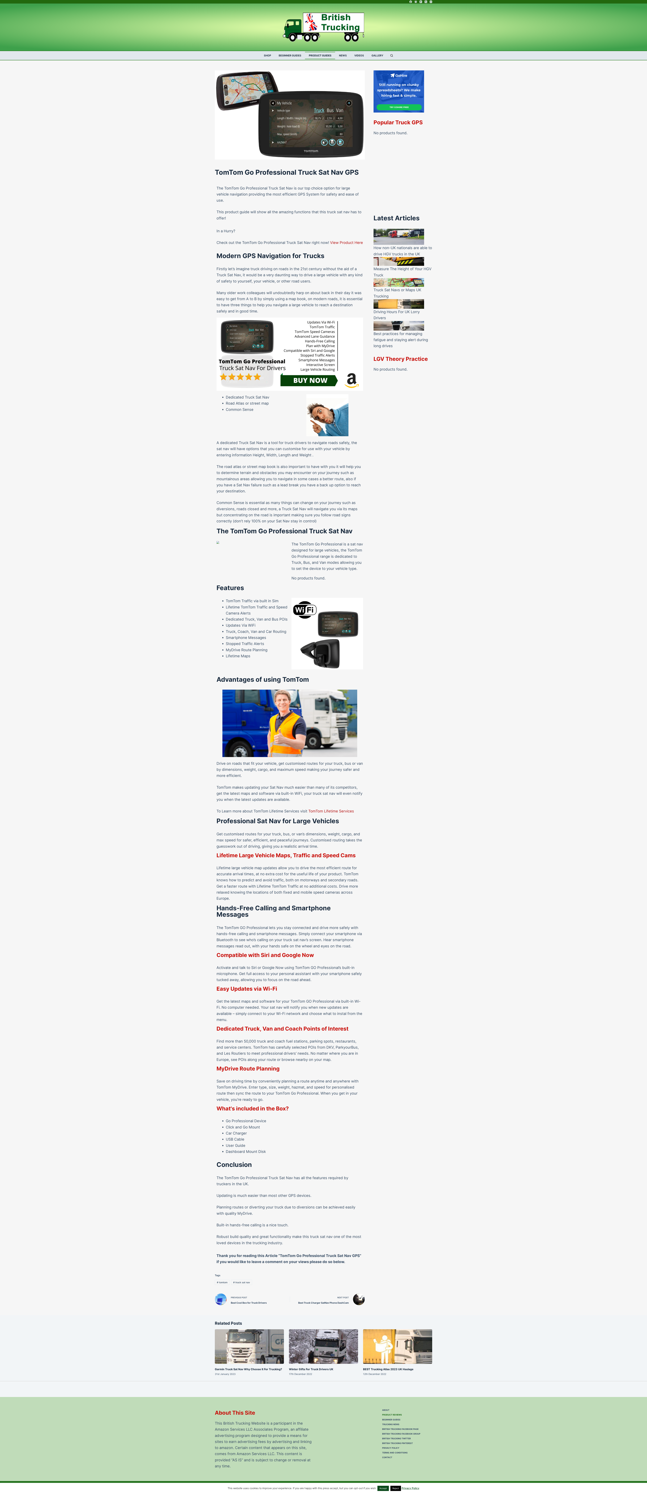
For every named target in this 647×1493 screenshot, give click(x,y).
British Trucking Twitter (396, 1438)
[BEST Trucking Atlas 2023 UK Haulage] (397, 1346)
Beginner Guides (290, 55)
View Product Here (346, 242)
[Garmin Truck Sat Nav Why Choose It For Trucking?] (249, 1346)
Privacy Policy (390, 1448)
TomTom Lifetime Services (331, 811)
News (343, 55)
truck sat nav (241, 1282)
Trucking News (390, 1424)
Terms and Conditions (395, 1452)
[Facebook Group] (415, 2)
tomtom (222, 1282)
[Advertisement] (403, 177)
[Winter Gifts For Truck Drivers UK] (323, 1346)
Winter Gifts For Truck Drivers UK (311, 1369)
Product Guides (320, 55)
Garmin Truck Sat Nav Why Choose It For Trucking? (248, 1369)
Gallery (377, 55)
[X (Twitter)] (426, 2)
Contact (387, 1457)
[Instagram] (431, 2)
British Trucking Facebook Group (401, 1434)
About (385, 1410)
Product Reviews (392, 1414)
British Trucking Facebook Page (400, 1429)
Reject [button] (395, 1488)
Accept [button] (383, 1488)
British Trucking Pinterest (397, 1443)
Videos (359, 55)
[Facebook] (410, 2)
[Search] (391, 55)
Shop (267, 55)
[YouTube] (421, 2)
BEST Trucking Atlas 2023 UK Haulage (388, 1369)
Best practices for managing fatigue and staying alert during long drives (401, 340)
